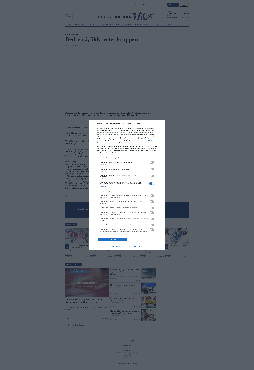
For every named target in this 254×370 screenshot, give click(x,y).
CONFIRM (112, 239)
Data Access (127, 246)
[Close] (161, 124)
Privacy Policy (138, 246)
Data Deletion (116, 246)
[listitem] (127, 158)
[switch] (151, 162)
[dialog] (127, 185)
